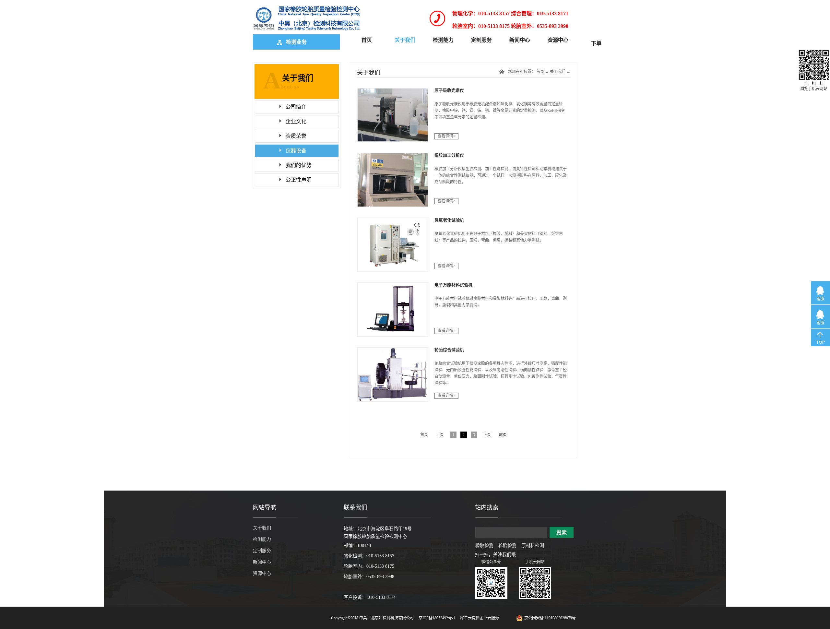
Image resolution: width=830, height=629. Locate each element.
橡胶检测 (484, 545)
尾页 (503, 435)
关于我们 (557, 71)
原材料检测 (532, 545)
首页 (367, 40)
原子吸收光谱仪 (449, 90)
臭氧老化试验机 (449, 220)
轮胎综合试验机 (449, 349)
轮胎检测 (507, 545)
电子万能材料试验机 (453, 284)
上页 (440, 435)
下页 (487, 435)
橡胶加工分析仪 (449, 155)
